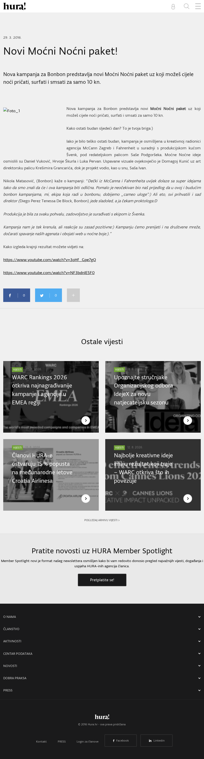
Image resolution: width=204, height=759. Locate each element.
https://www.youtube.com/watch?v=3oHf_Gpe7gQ (49, 259)
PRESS (7, 690)
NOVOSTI (10, 666)
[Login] (174, 6)
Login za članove (88, 741)
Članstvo (11, 629)
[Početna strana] (102, 718)
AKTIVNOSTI (12, 641)
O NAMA (9, 617)
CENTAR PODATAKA (17, 654)
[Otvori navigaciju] (198, 6)
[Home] (14, 6)
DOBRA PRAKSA (14, 678)
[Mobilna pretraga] (186, 6)
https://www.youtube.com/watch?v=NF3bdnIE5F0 (49, 272)
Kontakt (41, 741)
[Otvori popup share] (73, 295)
